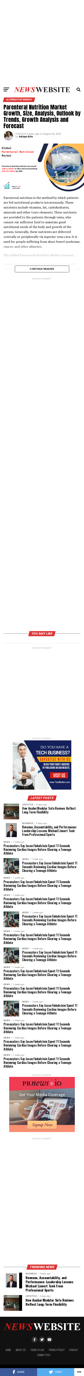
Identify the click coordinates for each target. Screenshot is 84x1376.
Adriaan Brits (26, 136)
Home (8, 1350)
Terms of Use (37, 1350)
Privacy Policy (56, 1350)
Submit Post (44, 1355)
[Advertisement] (42, 42)
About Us (21, 1350)
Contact (73, 1350)
